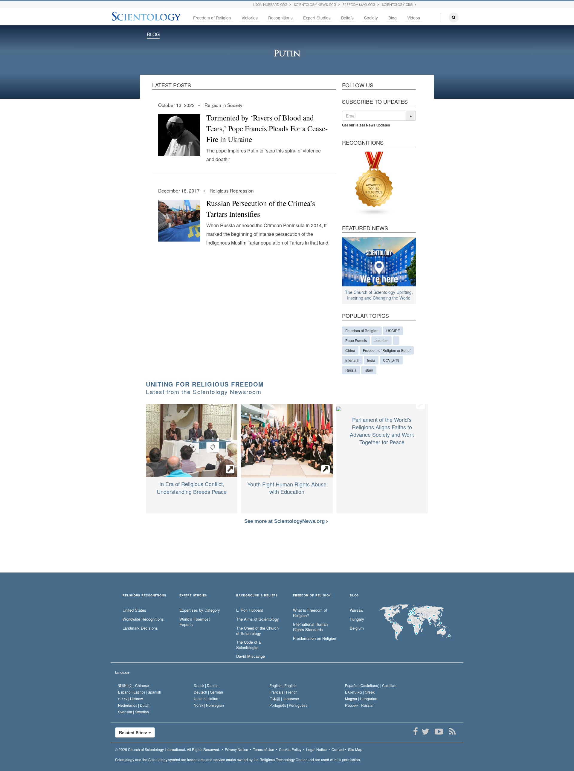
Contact (338, 749)
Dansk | (206, 685)
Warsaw (356, 610)
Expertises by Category (199, 610)
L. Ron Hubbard (249, 610)
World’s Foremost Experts (194, 622)
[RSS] (452, 731)
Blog (392, 18)
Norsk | (209, 705)
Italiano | (206, 698)
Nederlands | (133, 705)
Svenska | (133, 711)
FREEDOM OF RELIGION (312, 595)
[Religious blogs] (374, 183)
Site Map (355, 749)
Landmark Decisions (140, 628)
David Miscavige (250, 656)
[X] (425, 731)
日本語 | (284, 698)
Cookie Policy (290, 749)
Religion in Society (223, 105)
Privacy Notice (236, 749)
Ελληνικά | (360, 691)
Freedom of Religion (212, 18)
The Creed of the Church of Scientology (257, 630)
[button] (411, 116)
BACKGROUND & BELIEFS (257, 595)
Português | (288, 705)
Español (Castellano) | (370, 685)
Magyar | (361, 698)
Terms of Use (263, 749)
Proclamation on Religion (314, 638)
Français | (283, 691)
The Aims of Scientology (257, 619)
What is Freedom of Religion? (310, 613)
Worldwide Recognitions (143, 619)
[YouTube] (438, 731)
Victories (250, 18)
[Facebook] (415, 731)
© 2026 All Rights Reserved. (167, 749)
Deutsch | (208, 691)
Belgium (357, 628)
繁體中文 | (133, 685)
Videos (413, 18)
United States (134, 610)
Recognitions (280, 18)
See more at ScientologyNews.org (285, 521)
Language (122, 672)
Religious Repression (232, 190)
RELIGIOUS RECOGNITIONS (144, 595)
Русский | (360, 705)
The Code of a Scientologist (248, 645)
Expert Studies (317, 18)
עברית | (130, 698)
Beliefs (347, 18)
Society (371, 18)
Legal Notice (316, 749)
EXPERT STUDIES (193, 595)
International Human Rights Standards (310, 627)
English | (283, 685)
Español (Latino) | (139, 691)
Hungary (357, 619)
